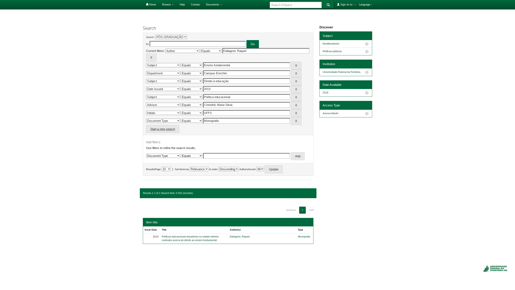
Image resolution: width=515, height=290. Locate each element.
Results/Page (153, 169)
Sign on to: (347, 4)
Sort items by (182, 169)
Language (364, 4)
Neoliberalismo (331, 43)
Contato (195, 4)
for (147, 44)
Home (152, 4)
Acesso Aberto (330, 113)
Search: (150, 37)
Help (182, 4)
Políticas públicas (332, 51)
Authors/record (247, 169)
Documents (213, 4)
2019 (325, 92)
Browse (167, 4)
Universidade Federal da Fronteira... (342, 72)
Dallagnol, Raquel (240, 236)
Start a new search (162, 129)
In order (213, 169)
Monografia (304, 236)
